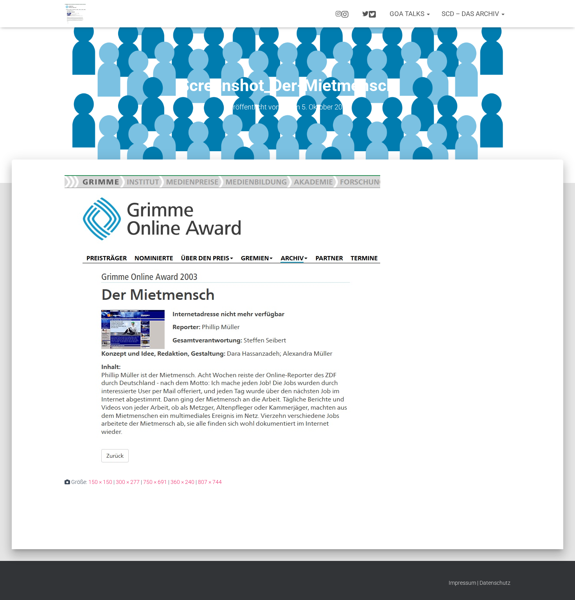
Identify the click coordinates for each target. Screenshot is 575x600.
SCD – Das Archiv (471, 14)
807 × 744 (210, 482)
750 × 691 (155, 482)
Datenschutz (495, 583)
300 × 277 (128, 482)
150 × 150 (100, 482)
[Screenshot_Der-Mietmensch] (222, 320)
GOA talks (408, 14)
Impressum (462, 583)
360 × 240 (182, 482)
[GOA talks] (75, 13)
